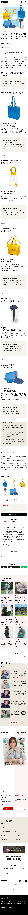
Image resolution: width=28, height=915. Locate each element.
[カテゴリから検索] (14, 868)
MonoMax (14, 905)
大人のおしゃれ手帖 (17, 901)
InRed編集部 (8, 43)
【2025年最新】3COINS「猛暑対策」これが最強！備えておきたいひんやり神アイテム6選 (13, 434)
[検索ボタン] (24, 656)
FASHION (3, 617)
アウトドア (7, 47)
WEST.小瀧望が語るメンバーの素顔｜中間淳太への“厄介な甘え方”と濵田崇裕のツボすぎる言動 (18, 703)
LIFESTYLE (3, 595)
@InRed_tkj (6, 544)
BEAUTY (3, 835)
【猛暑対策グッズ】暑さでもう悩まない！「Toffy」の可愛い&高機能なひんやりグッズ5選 (13, 441)
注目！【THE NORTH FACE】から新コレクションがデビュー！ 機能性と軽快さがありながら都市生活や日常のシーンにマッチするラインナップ (7, 621)
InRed (10, 901)
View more (14, 722)
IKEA (2, 47)
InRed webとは (4, 884)
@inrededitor (10, 545)
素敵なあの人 (7, 903)
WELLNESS (17, 835)
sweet (23, 901)
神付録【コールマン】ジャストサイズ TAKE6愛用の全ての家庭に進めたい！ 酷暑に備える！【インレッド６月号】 (21, 599)
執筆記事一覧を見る (16, 521)
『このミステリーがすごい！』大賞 (8, 909)
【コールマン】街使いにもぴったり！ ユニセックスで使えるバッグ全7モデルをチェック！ (7, 643)
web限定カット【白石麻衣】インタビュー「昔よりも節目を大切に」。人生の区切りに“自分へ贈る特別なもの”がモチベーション (18, 683)
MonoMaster (24, 905)
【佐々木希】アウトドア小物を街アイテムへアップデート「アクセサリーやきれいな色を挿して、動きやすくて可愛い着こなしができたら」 (21, 643)
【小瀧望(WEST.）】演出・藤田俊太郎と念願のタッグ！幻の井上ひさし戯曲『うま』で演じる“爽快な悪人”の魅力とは (18, 693)
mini (2, 903)
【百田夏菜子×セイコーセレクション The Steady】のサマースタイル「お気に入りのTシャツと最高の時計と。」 (18, 673)
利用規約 (11, 884)
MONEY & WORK (5, 831)
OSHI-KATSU (18, 839)
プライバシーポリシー (5, 886)
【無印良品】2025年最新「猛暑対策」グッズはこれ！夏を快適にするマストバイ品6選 (14, 428)
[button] (2, 791)
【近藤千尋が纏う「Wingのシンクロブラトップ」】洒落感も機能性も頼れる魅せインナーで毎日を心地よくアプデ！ (19, 713)
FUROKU (3, 828)
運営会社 (16, 884)
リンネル (13, 903)
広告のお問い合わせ (16, 886)
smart (18, 905)
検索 (21, 2)
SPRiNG (24, 903)
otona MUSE (4, 905)
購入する (8, 809)
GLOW (9, 905)
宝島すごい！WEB (12, 907)
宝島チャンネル (4, 901)
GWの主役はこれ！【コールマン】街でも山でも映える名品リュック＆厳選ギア (7, 599)
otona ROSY (18, 903)
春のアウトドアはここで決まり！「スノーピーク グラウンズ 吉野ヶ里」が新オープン (21, 621)
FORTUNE (17, 828)
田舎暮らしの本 (4, 907)
